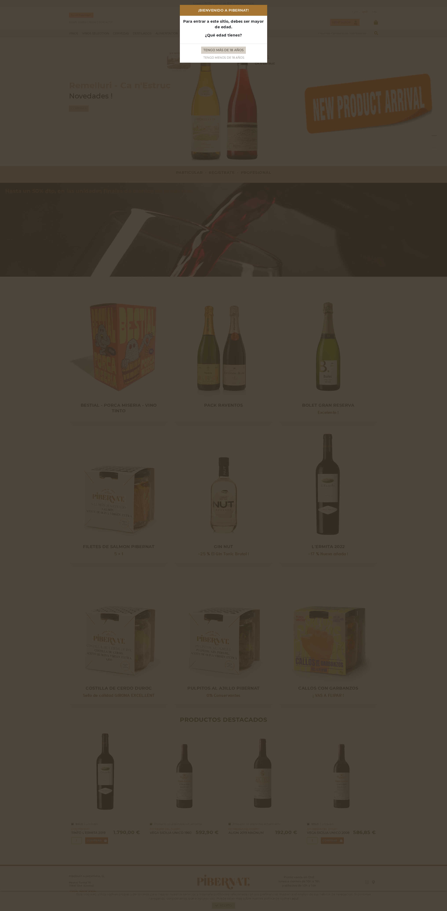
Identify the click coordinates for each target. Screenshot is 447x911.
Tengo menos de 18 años (223, 57)
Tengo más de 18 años (223, 50)
